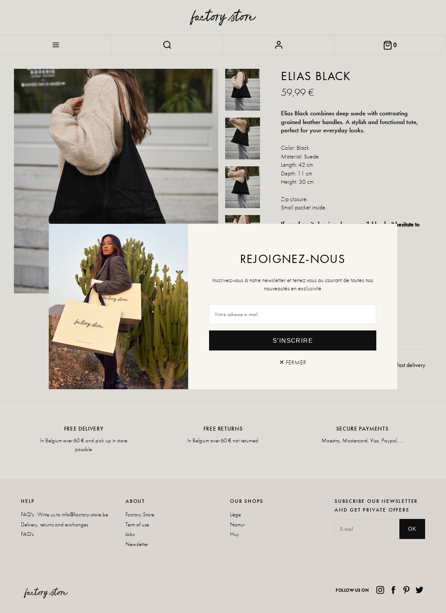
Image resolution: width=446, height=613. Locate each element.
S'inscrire (293, 340)
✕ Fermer (292, 362)
